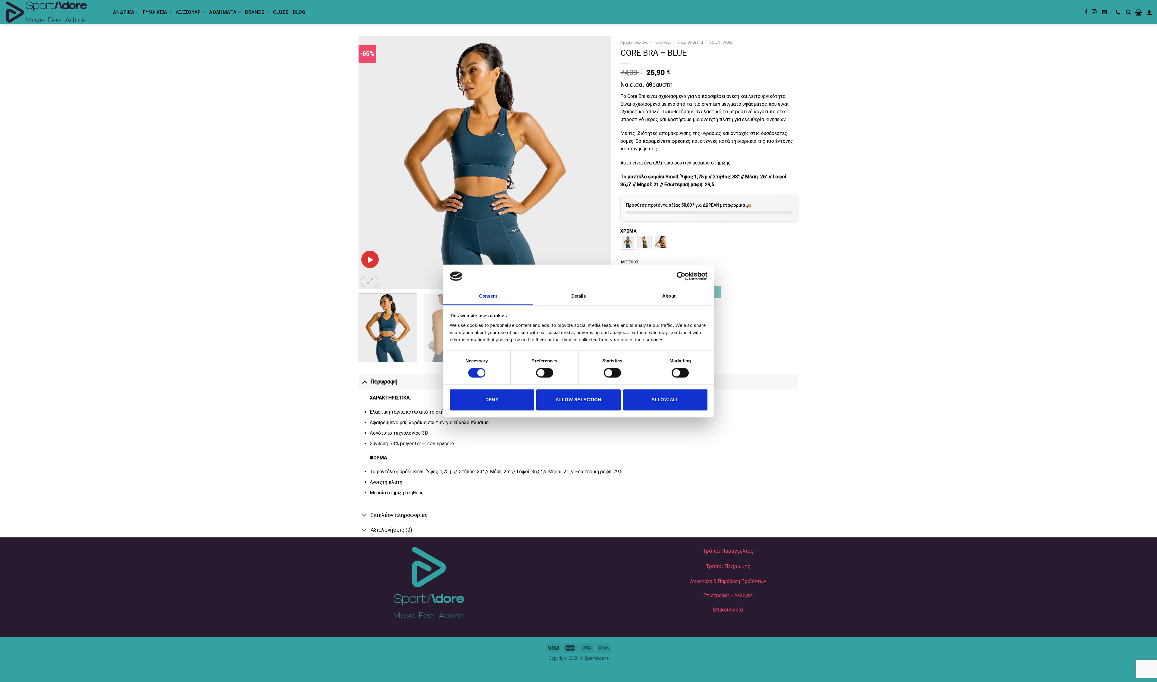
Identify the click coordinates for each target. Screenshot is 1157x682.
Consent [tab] (488, 296)
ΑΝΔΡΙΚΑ (123, 12)
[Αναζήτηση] (1128, 12)
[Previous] (371, 162)
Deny (492, 399)
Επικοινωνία (728, 610)
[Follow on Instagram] (1094, 12)
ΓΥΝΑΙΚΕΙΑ (155, 12)
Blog (299, 12)
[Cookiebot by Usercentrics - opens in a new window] (681, 276)
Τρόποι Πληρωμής (728, 566)
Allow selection (578, 399)
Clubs (281, 12)
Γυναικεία (662, 42)
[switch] (544, 373)
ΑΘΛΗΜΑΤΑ (223, 12)
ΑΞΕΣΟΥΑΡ (188, 12)
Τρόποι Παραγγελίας (728, 551)
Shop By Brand (690, 42)
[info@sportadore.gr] (1105, 12)
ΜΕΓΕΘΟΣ (630, 262)
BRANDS (255, 12)
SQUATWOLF (721, 42)
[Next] (598, 162)
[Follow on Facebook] (1086, 12)
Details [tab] (578, 296)
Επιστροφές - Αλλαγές (728, 595)
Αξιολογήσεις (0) (391, 530)
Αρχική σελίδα (633, 42)
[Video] (370, 259)
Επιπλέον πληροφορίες (399, 515)
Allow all (665, 399)
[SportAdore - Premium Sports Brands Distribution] (54, 12)
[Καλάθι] (1138, 12)
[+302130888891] (1118, 12)
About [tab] (669, 296)
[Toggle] (364, 381)
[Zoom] (370, 281)
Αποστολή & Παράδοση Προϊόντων (728, 581)
